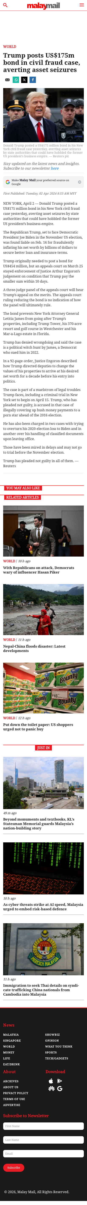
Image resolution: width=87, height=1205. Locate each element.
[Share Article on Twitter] (24, 82)
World (9, 47)
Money (8, 1052)
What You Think (58, 1046)
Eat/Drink (11, 1064)
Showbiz (52, 1034)
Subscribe (13, 1167)
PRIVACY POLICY (15, 1093)
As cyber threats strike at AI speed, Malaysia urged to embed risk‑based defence (43, 906)
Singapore (12, 1040)
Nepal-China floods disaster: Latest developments (34, 648)
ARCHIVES (11, 1081)
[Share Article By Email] (7, 82)
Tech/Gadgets (56, 1058)
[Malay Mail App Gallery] (51, 1092)
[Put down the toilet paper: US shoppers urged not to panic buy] (43, 688)
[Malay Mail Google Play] (59, 1084)
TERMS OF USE (14, 1099)
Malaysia (11, 1034)
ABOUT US (10, 1087)
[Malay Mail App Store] (50, 1084)
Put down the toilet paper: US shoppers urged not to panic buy (38, 727)
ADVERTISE (11, 1105)
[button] (79, 182)
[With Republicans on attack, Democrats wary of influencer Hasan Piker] (43, 531)
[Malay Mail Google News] (59, 1092)
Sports (51, 1052)
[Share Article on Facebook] (33, 82)
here (54, 168)
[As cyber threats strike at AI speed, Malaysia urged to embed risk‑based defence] (43, 868)
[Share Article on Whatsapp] (16, 82)
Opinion (52, 1040)
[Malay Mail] (43, 9)
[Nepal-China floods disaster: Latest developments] (43, 609)
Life (6, 1058)
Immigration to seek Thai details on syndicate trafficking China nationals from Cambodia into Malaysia (41, 989)
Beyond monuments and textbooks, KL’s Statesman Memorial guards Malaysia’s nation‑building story (38, 823)
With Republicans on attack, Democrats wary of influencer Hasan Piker (38, 570)
